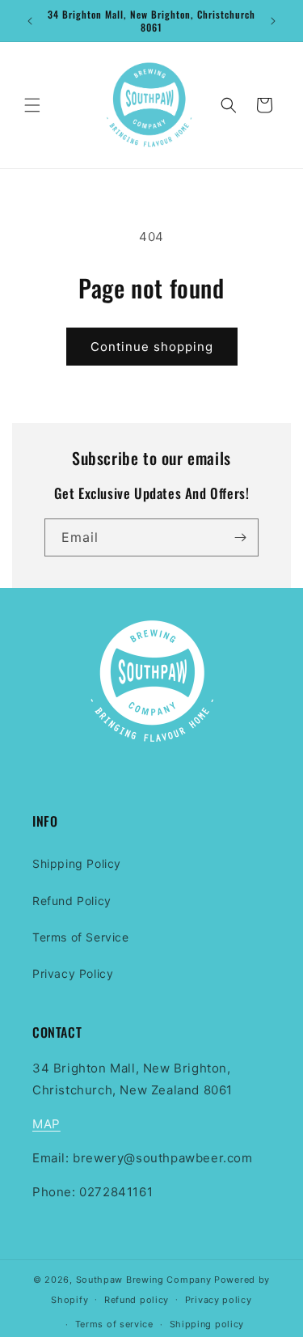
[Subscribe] (240, 537)
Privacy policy (218, 1299)
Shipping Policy (76, 863)
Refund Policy (72, 901)
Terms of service (114, 1324)
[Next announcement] (273, 21)
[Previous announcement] (30, 21)
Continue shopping (151, 346)
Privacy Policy (72, 973)
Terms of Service (80, 937)
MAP (46, 1124)
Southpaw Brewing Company (144, 1279)
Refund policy (136, 1299)
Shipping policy (207, 1324)
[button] (32, 105)
